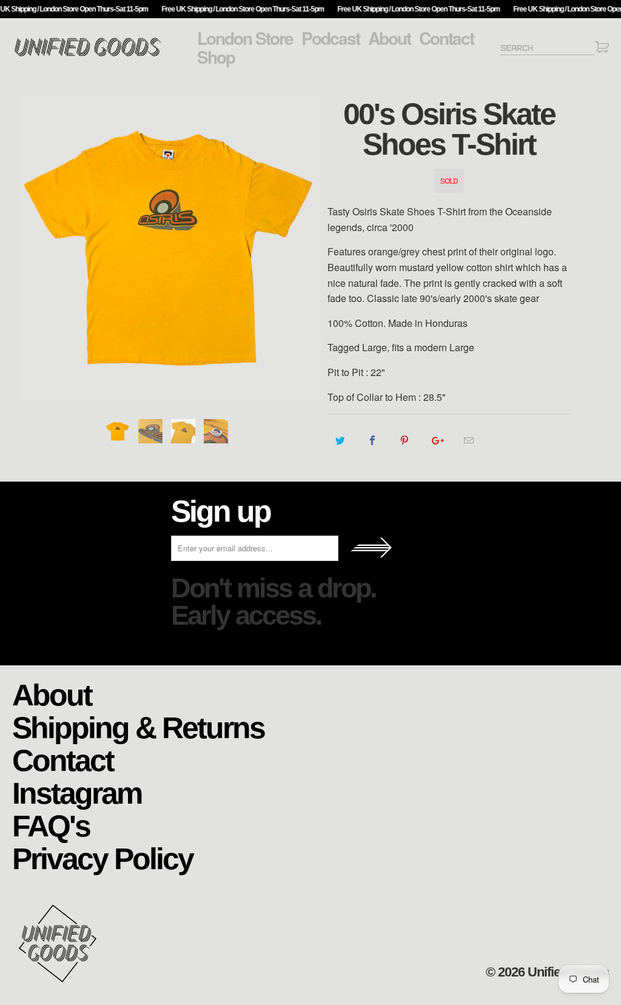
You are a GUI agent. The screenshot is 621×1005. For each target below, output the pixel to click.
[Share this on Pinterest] (405, 440)
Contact (446, 38)
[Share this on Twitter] (340, 440)
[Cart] (601, 48)
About (389, 38)
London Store (245, 38)
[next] (311, 248)
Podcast (330, 38)
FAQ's (51, 825)
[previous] (29, 248)
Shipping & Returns (138, 727)
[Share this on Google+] (437, 440)
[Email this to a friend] (469, 440)
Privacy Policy (102, 858)
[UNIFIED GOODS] (88, 55)
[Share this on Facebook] (373, 440)
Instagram (76, 792)
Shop (216, 57)
